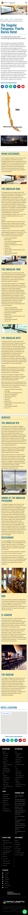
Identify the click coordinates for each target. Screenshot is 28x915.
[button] (2, 86)
